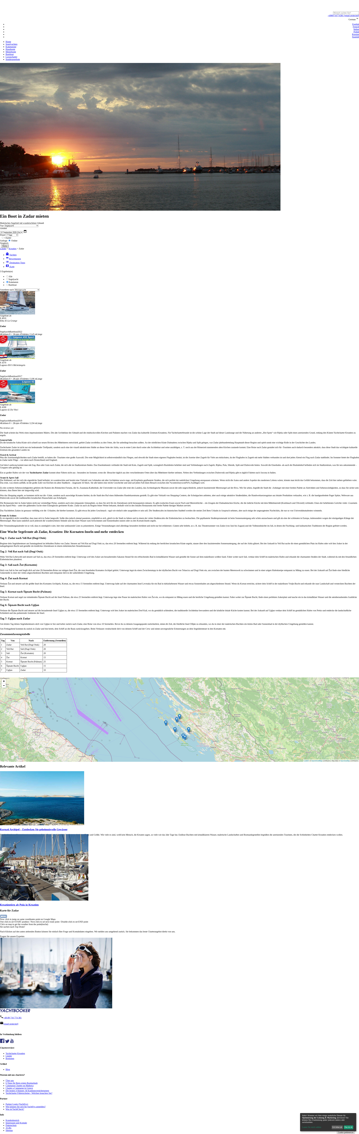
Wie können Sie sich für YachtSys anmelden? (26, 1106)
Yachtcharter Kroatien (15, 1053)
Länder (3, 248)
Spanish (355, 37)
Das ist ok (348, 1127)
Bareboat (10, 54)
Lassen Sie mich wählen (311, 1127)
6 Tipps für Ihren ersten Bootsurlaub (22, 1083)
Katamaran (13, 282)
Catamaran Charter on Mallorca (20, 1085)
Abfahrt (3, 228)
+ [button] (4, 681)
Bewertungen (13, 259)
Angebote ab (5, 315)
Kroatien (12, 248)
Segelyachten (11, 44)
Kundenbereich (12, 1120)
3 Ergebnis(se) (6, 271)
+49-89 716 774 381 (12, 1018)
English (355, 24)
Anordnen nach (7, 289)
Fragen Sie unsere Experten (12, 936)
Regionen (10, 1058)
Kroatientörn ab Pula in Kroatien (19, 904)
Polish (356, 32)
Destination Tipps (15, 263)
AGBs (8, 1128)
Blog (8, 1069)
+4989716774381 (336, 15)
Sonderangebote (13, 59)
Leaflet (306, 761)
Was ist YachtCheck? (15, 1109)
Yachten (11, 255)
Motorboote (11, 52)
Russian (355, 34)
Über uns (10, 1080)
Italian (356, 29)
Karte (10, 266)
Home (8, 41)
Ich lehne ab (337, 1127)
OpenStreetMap (316, 761)
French (356, 27)
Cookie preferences (346, 1132)
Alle (10, 276)
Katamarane (11, 47)
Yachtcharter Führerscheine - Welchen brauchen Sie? (29, 1093)
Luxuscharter (11, 57)
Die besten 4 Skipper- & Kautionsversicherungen (27, 1090)
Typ (2, 225)
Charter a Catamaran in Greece (19, 1088)
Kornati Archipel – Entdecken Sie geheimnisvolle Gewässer (33, 829)
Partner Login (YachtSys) (17, 1104)
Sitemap (9, 1130)
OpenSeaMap (345, 761)
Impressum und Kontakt (16, 1123)
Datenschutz (11, 1125)
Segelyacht (13, 279)
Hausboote (10, 49)
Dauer (2, 235)
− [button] (4, 685)
